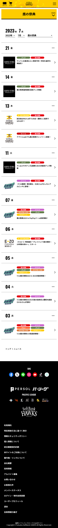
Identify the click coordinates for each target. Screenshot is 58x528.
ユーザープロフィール (13, 501)
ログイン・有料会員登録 (14, 495)
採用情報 (8, 468)
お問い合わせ (9, 479)
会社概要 (8, 463)
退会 (6, 506)
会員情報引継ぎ (10, 512)
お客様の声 (8, 485)
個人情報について (11, 441)
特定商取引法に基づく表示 (15, 430)
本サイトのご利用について (15, 452)
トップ (8, 348)
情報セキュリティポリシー (15, 436)
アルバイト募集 (10, 474)
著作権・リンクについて (14, 457)
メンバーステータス (12, 490)
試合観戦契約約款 (11, 447)
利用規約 (8, 425)
